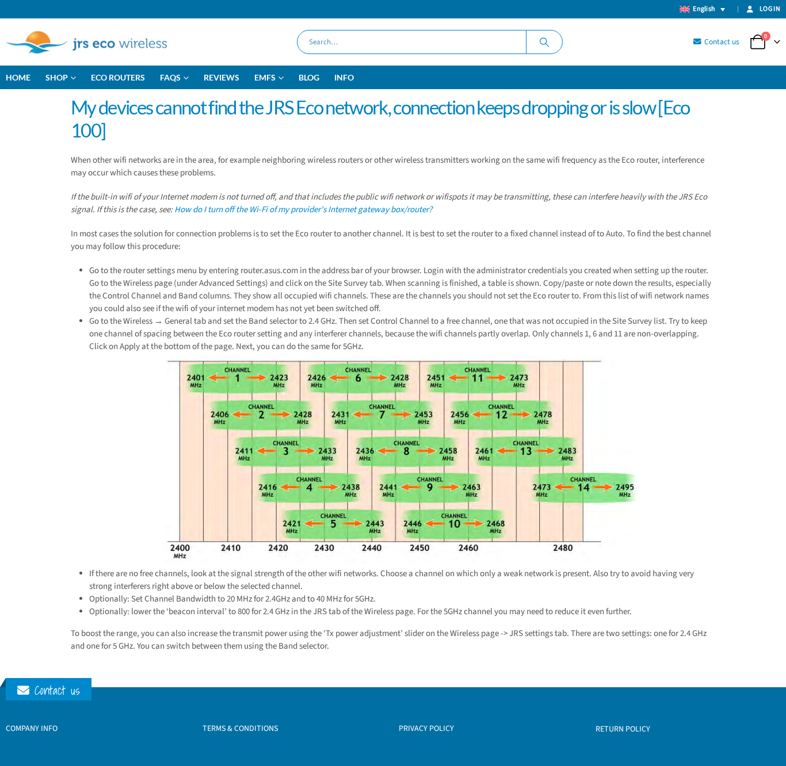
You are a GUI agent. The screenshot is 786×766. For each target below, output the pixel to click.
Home (18, 77)
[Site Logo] (86, 42)
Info (344, 77)
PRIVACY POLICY (426, 728)
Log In (770, 9)
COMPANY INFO (32, 728)
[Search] (544, 41)
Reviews (221, 77)
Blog (309, 77)
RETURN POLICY (623, 729)
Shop (56, 77)
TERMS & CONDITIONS (240, 728)
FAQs (170, 77)
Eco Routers (118, 77)
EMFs (265, 77)
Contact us (721, 41)
